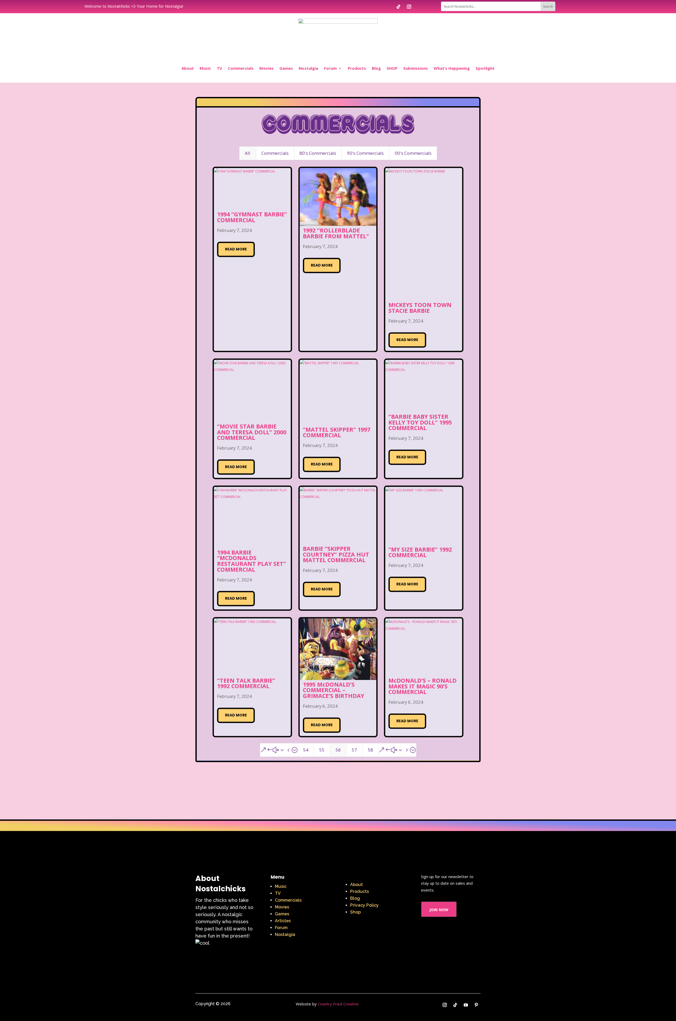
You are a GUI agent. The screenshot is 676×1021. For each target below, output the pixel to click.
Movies (266, 68)
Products (357, 68)
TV (219, 68)
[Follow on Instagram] (409, 6)
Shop (355, 912)
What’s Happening (452, 68)
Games (286, 68)
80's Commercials (317, 153)
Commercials (240, 68)
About (187, 68)
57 (354, 750)
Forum (330, 68)
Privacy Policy (364, 905)
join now (438, 909)
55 (322, 750)
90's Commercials (365, 153)
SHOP (392, 68)
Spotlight (485, 68)
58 (370, 750)
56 (338, 750)
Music (205, 68)
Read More (236, 249)
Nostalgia (308, 68)
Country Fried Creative (338, 1003)
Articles (283, 920)
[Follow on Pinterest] (476, 1005)
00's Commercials (413, 153)
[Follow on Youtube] (466, 1005)
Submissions (415, 68)
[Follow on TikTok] (398, 6)
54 (305, 750)
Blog (376, 68)
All (247, 153)
